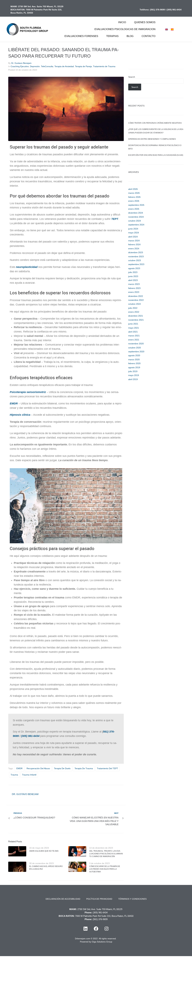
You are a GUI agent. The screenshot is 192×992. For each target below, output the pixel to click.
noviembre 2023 (136, 256)
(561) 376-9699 (157, 9)
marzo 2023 (134, 284)
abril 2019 (133, 379)
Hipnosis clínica (20, 414)
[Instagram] (106, 928)
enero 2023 (133, 292)
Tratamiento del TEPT (107, 768)
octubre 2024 (134, 221)
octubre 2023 (134, 260)
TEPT (114, 218)
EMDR (14, 403)
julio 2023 (132, 272)
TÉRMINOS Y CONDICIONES (132, 899)
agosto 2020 (134, 355)
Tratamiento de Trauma (104, 66)
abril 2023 (133, 280)
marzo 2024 (134, 240)
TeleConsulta (47, 66)
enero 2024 (133, 248)
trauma (14, 775)
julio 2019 (132, 371)
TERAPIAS (112, 36)
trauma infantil (29, 775)
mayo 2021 (133, 328)
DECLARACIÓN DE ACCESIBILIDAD (63, 899)
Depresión (35, 66)
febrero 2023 (134, 288)
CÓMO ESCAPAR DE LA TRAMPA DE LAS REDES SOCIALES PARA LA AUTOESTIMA (104, 869)
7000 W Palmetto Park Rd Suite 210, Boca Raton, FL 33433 (104, 916)
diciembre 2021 (135, 316)
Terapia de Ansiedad (64, 66)
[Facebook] (96, 928)
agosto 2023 (134, 268)
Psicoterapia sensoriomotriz (28, 392)
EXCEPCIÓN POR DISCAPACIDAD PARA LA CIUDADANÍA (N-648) (155, 155)
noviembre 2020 (136, 343)
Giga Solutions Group (102, 941)
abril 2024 (133, 236)
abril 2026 (133, 189)
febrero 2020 (134, 363)
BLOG (130, 36)
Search (131, 77)
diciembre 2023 (135, 252)
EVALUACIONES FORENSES (81, 36)
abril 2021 (133, 332)
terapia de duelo (62, 768)
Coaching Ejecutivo (20, 66)
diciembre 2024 (135, 213)
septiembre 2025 (136, 205)
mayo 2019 (133, 375)
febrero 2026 (134, 197)
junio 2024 (133, 229)
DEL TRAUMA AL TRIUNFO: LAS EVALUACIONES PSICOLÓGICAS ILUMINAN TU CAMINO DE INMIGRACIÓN (106, 853)
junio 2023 (133, 276)
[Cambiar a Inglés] (166, 29)
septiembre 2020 (136, 351)
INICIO (122, 22)
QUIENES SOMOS (144, 22)
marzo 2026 (134, 193)
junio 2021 (133, 324)
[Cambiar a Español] (172, 29)
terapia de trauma (84, 768)
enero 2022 (133, 312)
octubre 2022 (134, 304)
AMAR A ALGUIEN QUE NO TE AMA (43, 851)
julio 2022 (132, 308)
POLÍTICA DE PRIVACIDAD (99, 899)
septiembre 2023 (136, 264)
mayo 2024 (133, 232)
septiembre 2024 (136, 224)
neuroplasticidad (27, 266)
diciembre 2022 (135, 296)
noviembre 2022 (136, 300)
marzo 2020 (134, 359)
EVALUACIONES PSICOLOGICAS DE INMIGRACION (124, 29)
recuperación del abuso (38, 768)
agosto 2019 (134, 367)
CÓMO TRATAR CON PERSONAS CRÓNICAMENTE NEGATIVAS (155, 123)
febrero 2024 (134, 244)
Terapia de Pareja (83, 66)
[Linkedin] (85, 928)
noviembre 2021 (136, 320)
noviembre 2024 (136, 217)
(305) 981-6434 (174, 9)
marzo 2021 (134, 335)
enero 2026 (133, 201)
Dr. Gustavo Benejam (21, 63)
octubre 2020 (134, 347)
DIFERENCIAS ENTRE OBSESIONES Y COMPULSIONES (152, 139)
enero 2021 (133, 339)
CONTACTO (148, 36)
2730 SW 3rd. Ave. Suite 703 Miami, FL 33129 (40, 6)
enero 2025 (133, 209)
